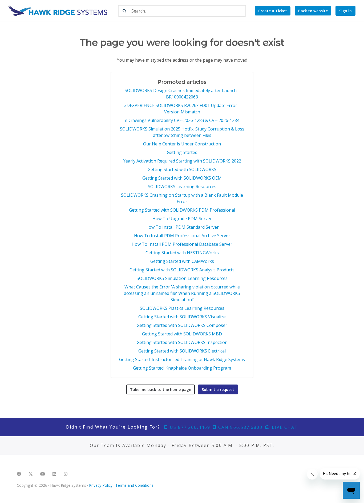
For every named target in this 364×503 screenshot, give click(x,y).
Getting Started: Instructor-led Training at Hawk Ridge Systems (182, 359)
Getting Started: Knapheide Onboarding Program (182, 368)
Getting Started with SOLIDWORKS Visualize (182, 317)
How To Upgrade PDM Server (182, 218)
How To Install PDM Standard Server (182, 227)
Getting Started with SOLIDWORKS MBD (182, 334)
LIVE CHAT (284, 427)
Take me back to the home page (160, 389)
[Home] (58, 11)
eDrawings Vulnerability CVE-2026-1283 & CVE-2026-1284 (182, 120)
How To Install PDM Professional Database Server (182, 244)
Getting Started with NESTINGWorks (182, 253)
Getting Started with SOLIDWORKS (182, 169)
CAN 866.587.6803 (239, 427)
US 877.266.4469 (189, 427)
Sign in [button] (345, 10)
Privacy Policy (100, 485)
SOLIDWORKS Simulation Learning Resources (182, 278)
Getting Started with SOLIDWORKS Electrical (182, 351)
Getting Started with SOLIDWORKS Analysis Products (182, 270)
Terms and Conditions (134, 485)
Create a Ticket (272, 10)
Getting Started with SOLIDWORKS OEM (182, 178)
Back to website (313, 10)
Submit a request (218, 389)
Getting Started (182, 152)
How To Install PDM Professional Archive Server (182, 236)
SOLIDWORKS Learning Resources (182, 186)
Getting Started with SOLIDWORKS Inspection (182, 342)
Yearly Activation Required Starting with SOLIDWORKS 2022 (182, 161)
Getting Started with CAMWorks (182, 261)
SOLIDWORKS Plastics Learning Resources (182, 308)
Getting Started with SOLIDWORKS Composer (182, 325)
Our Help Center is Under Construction (182, 144)
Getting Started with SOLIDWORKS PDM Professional (182, 210)
